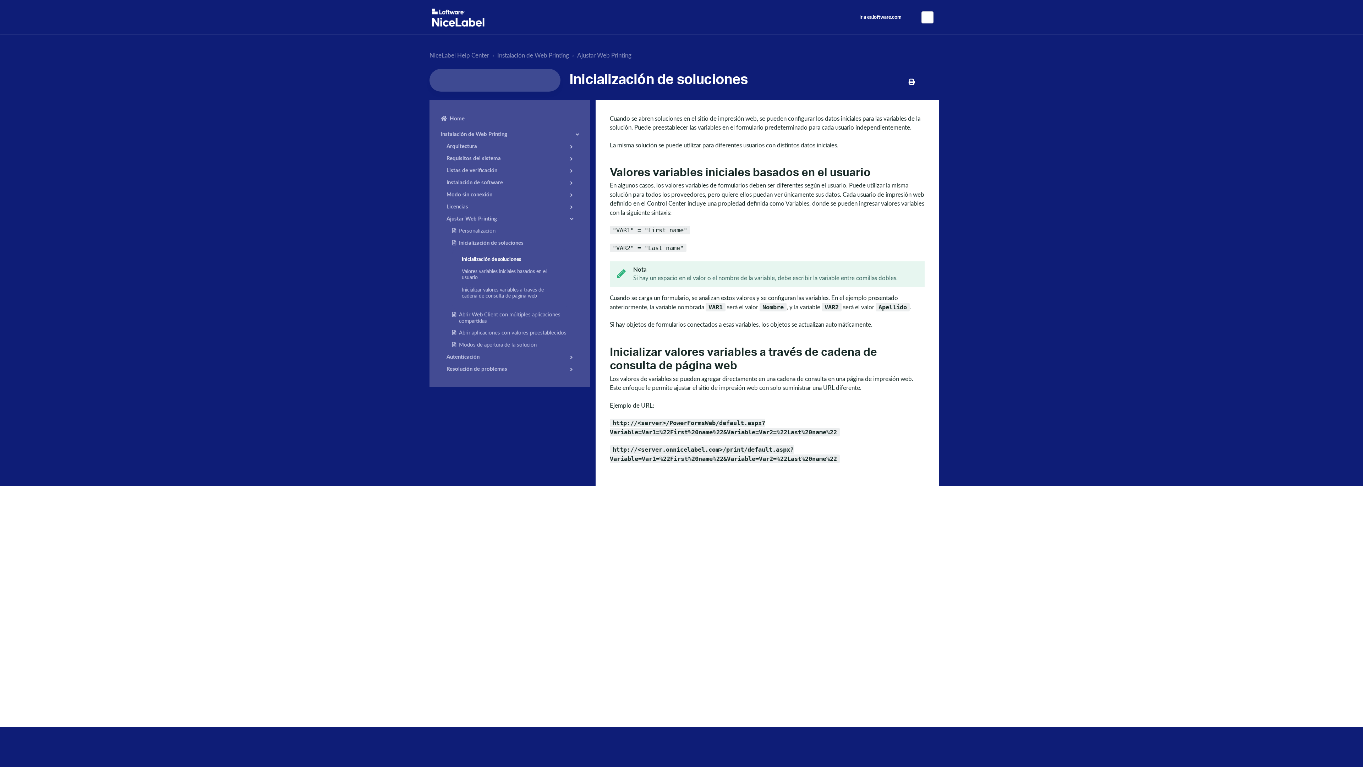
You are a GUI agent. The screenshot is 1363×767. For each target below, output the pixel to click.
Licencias (457, 207)
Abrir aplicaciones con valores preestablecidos (512, 333)
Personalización (477, 231)
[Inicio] (458, 17)
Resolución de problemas (477, 369)
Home (457, 118)
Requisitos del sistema (474, 158)
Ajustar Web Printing (604, 56)
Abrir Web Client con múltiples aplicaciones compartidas (509, 318)
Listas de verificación (472, 170)
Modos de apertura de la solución (498, 345)
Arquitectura (462, 146)
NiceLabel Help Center (459, 56)
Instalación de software (475, 182)
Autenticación (463, 357)
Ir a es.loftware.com (880, 17)
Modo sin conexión (469, 194)
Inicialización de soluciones (491, 243)
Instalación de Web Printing (533, 56)
